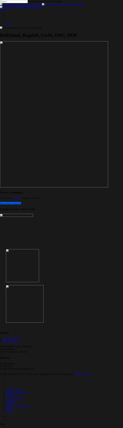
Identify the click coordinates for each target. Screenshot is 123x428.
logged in (16, 198)
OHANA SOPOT (82, 374)
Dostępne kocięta (14, 389)
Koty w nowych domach (18, 406)
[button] (2, 10)
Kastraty (10, 403)
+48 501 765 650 (11, 338)
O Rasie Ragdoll (14, 398)
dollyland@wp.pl (11, 341)
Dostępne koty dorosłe (16, 392)
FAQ (8, 408)
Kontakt (10, 411)
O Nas (9, 395)
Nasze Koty (11, 400)
